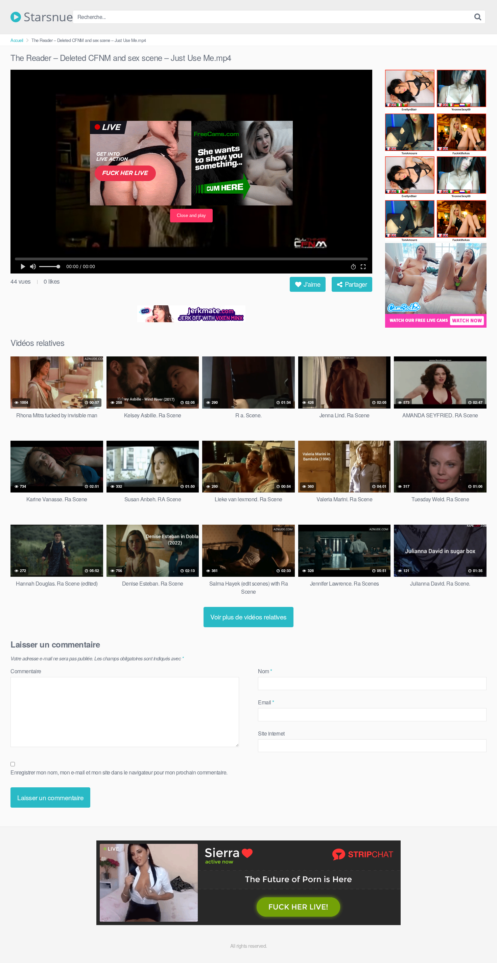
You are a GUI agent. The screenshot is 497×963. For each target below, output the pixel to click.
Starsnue (47, 17)
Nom (265, 671)
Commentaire (25, 671)
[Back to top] (478, 941)
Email (266, 702)
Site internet (271, 733)
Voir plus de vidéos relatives (248, 616)
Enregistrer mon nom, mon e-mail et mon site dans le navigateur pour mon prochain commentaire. (119, 772)
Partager (355, 284)
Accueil (16, 40)
